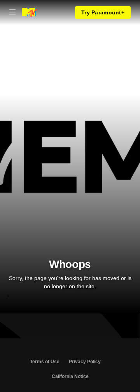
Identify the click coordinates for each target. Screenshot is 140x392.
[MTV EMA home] (29, 12)
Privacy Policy (85, 361)
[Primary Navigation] (12, 12)
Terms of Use (45, 361)
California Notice (70, 376)
